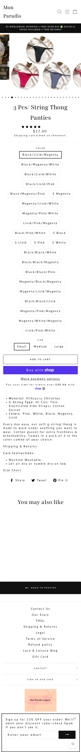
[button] (32, 126)
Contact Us (40, 608)
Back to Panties (43, 588)
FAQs (40, 620)
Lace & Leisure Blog (40, 650)
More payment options (40, 378)
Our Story (40, 614)
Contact (40, 668)
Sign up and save (40, 679)
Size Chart (13, 470)
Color (40, 148)
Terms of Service (40, 638)
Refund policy (40, 644)
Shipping (21, 135)
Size (40, 340)
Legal (40, 632)
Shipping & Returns (20, 446)
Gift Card (40, 656)
